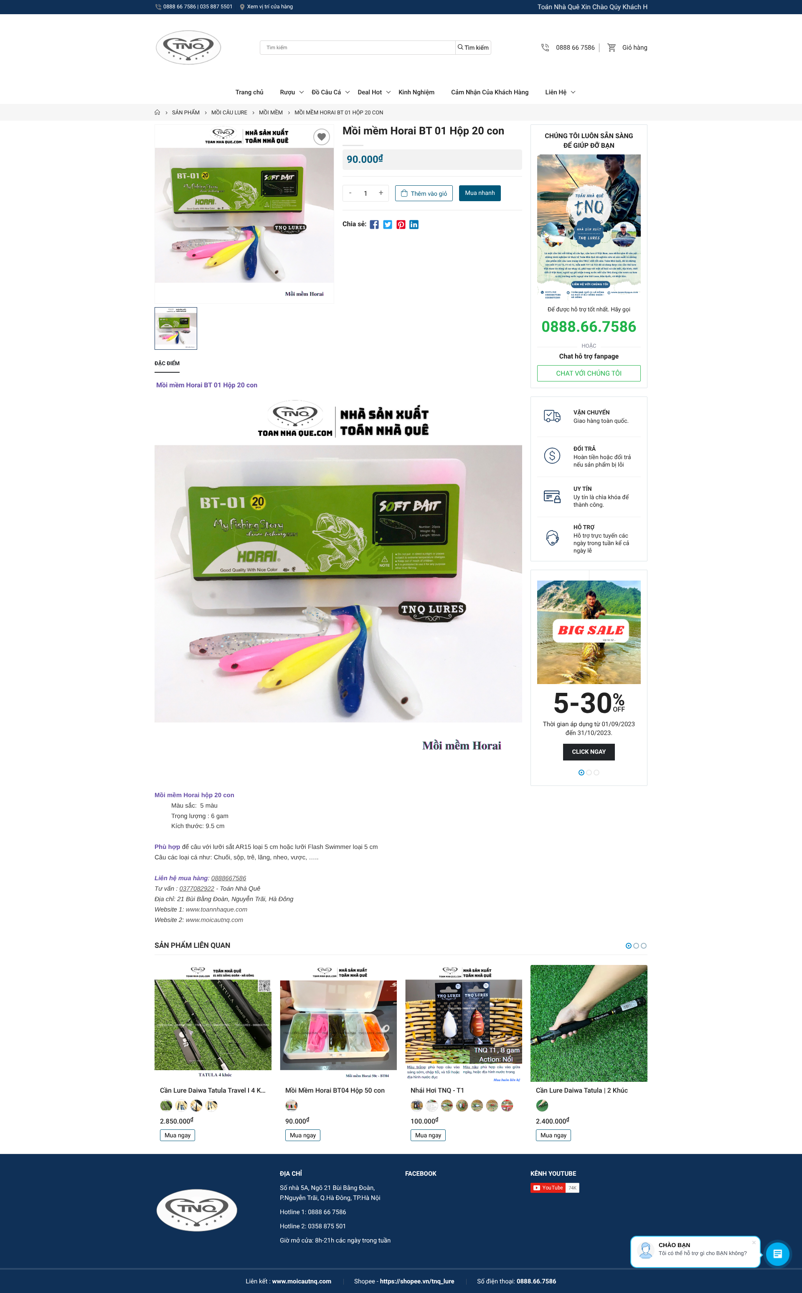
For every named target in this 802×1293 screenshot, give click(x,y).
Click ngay (589, 751)
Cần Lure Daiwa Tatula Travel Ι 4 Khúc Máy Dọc (213, 1090)
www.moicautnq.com (302, 1281)
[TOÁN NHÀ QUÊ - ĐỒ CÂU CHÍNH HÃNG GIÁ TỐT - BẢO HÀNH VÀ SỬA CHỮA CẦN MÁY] (188, 47)
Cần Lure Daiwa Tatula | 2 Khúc (582, 1090)
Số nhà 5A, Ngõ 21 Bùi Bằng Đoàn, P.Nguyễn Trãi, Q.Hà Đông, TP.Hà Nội (330, 1193)
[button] (545, 47)
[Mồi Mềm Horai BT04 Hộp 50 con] (338, 1023)
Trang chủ (250, 92)
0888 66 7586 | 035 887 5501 (198, 7)
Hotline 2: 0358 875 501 (313, 1226)
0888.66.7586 (588, 327)
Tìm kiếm (476, 48)
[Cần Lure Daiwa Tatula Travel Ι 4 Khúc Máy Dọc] (213, 1023)
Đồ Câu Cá (326, 92)
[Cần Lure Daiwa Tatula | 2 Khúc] (588, 1023)
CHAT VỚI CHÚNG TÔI (589, 373)
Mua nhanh (480, 193)
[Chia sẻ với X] (387, 224)
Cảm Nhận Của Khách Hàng (489, 92)
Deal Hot (370, 92)
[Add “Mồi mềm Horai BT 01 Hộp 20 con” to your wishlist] (321, 137)
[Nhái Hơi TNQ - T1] (463, 1023)
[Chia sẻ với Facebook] (374, 224)
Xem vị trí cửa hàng (270, 7)
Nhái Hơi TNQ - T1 (437, 1090)
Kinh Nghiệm (416, 92)
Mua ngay (177, 1135)
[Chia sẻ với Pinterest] (401, 224)
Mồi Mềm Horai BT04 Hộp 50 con (335, 1090)
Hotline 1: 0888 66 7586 (313, 1212)
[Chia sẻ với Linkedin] (414, 224)
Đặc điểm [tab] (167, 364)
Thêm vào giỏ (429, 193)
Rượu (287, 92)
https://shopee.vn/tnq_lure (417, 1281)
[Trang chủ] (157, 113)
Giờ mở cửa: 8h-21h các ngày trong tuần (335, 1240)
